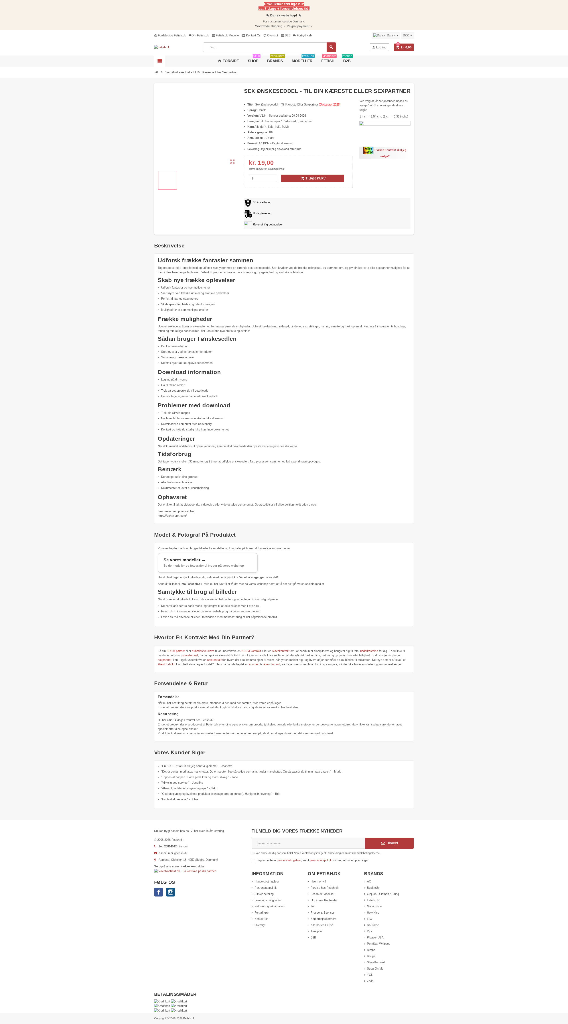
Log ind (379, 47)
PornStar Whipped (378, 943)
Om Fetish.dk (199, 35)
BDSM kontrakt (251, 651)
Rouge (371, 956)
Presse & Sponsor (322, 912)
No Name (373, 925)
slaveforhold (190, 655)
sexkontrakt (214, 659)
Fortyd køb (261, 912)
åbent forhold (166, 664)
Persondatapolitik (265, 887)
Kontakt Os (253, 35)
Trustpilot (317, 931)
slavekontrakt (281, 651)
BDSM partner (176, 651)
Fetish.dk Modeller (227, 35)
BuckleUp (373, 887)
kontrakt (254, 664)
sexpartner (164, 659)
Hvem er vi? (318, 881)
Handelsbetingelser (266, 881)
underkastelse (369, 651)
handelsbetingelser (289, 860)
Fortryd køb (302, 35)
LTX (369, 918)
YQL (370, 974)
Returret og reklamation (269, 906)
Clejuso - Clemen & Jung (383, 894)
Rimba (371, 950)
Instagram (170, 892)
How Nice (373, 912)
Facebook (158, 892)
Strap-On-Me (375, 968)
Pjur (369, 931)
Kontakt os (261, 918)
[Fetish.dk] (162, 47)
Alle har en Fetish (322, 925)
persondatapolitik (321, 860)
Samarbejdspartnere (323, 918)
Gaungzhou (374, 906)
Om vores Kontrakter (324, 900)
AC (369, 881)
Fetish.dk (373, 900)
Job (313, 906)
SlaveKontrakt (376, 962)
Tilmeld (391, 843)
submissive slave (203, 651)
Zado (370, 981)
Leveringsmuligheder (267, 900)
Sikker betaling (264, 894)
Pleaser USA (375, 937)
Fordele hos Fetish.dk (170, 35)
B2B (287, 35)
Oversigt (270, 35)
